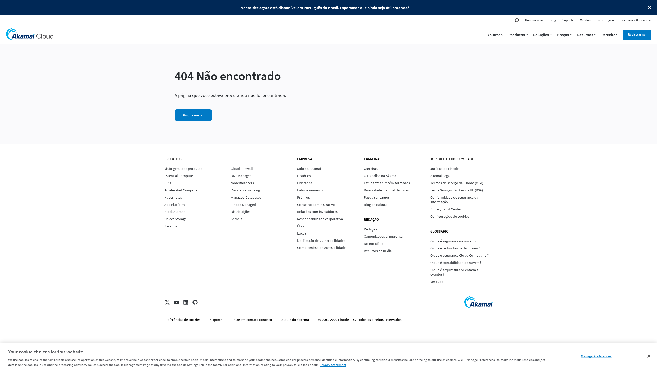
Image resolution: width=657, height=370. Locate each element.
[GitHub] (195, 302)
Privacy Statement (333, 365)
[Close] (648, 356)
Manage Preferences (596, 356)
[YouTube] (176, 302)
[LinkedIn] (186, 302)
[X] (167, 302)
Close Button (649, 8)
